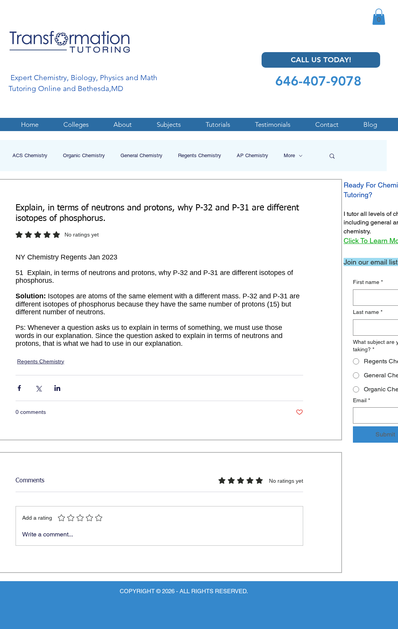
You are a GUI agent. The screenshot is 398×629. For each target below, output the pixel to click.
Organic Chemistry (84, 155)
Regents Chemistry (199, 155)
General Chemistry (141, 155)
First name (368, 282)
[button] (379, 17)
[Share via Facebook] (19, 388)
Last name (367, 312)
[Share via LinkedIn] (57, 388)
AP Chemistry (252, 155)
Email (361, 400)
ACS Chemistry (29, 155)
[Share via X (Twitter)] (38, 388)
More (289, 155)
